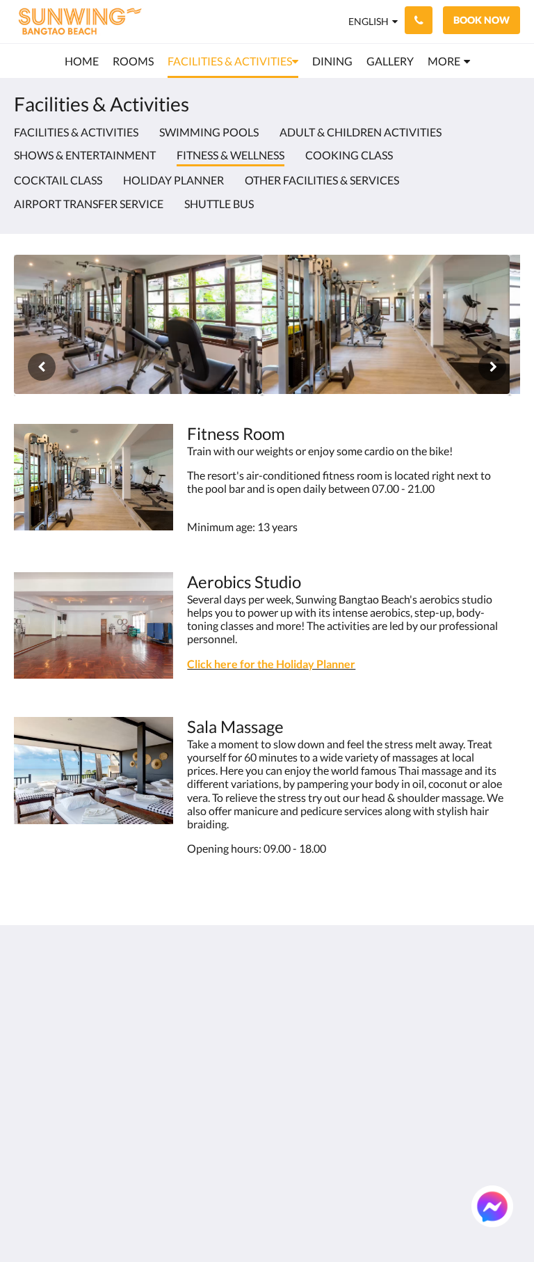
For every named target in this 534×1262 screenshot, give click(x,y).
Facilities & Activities (76, 132)
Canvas (300, 1217)
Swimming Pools (209, 132)
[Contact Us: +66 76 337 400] (418, 20)
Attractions (299, 1104)
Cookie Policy (219, 1045)
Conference (299, 1057)
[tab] (224, 963)
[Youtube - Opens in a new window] (506, 1032)
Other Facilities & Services (322, 180)
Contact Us (299, 1128)
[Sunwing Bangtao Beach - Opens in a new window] (468, 994)
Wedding (294, 1068)
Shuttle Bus (219, 203)
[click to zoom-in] (138, 325)
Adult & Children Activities (361, 132)
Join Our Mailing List (214, 991)
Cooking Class (349, 154)
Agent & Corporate (297, 1086)
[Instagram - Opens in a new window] (430, 994)
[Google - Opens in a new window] (391, 994)
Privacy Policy (219, 1033)
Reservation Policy (215, 1015)
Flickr (285, 1116)
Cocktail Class (58, 180)
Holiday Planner (173, 180)
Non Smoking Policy (218, 1062)
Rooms (288, 997)
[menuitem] (82, 61)
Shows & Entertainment (85, 154)
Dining (288, 1033)
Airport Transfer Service (88, 203)
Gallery (289, 1045)
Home (286, 986)
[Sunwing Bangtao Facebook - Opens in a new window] (506, 994)
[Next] (492, 367)
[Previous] (42, 367)
